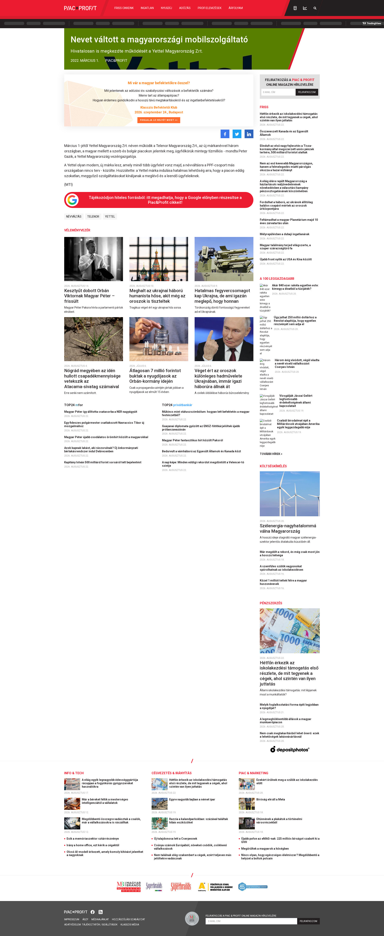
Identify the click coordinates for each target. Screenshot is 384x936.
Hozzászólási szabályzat (128, 919)
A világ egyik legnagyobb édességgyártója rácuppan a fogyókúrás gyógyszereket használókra (110, 783)
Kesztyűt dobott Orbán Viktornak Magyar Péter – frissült (89, 296)
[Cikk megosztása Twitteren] (237, 134)
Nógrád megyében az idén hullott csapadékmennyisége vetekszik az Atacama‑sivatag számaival (92, 378)
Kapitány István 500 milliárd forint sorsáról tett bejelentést (103, 462)
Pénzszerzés (271, 603)
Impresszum (71, 919)
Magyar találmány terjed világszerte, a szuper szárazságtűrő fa (285, 247)
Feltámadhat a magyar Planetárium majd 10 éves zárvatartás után (289, 221)
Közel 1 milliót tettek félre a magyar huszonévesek (283, 582)
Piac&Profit (116, 60)
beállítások (109, 924)
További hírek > (271, 454)
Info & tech (74, 773)
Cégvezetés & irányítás (172, 773)
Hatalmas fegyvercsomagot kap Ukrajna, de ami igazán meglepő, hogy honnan (222, 296)
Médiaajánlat (100, 919)
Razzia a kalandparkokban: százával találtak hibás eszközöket (198, 820)
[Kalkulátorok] (295, 8)
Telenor (93, 216)
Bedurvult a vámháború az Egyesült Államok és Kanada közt (202, 451)
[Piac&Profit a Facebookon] (93, 912)
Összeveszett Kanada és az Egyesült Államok (284, 133)
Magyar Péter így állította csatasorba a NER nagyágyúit (101, 411)
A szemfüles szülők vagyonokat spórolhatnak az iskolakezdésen (282, 568)
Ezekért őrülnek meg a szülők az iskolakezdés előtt (287, 781)
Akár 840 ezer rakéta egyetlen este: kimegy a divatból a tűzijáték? (295, 287)
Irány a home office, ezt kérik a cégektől (93, 845)
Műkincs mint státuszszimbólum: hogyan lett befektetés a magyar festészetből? (206, 413)
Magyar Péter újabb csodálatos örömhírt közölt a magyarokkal (106, 437)
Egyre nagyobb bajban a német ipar (192, 799)
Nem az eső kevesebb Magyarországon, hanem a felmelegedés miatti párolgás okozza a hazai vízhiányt (286, 167)
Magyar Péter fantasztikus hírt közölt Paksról (193, 440)
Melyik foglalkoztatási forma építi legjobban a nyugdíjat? (289, 706)
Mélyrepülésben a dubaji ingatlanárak (285, 234)
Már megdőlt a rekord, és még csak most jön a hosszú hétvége (290, 553)
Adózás (185, 8)
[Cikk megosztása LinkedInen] (249, 134)
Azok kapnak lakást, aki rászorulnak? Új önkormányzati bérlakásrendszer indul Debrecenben (101, 449)
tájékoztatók (91, 924)
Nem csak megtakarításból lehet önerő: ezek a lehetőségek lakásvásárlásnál (289, 735)
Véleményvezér (77, 230)
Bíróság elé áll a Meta (271, 799)
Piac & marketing (253, 773)
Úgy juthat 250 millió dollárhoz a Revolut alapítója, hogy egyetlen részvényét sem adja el (295, 321)
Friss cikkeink (124, 8)
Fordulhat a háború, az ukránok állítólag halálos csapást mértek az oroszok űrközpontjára (286, 206)
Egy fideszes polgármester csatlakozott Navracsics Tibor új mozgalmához (104, 424)
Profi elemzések (209, 8)
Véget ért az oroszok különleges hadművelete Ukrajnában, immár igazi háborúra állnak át (218, 378)
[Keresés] (315, 8)
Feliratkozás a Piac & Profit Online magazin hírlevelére (241, 915)
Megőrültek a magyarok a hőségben (265, 848)
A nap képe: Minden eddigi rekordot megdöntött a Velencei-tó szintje (203, 464)
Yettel (110, 216)
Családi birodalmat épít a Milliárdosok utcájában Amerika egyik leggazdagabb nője (298, 424)
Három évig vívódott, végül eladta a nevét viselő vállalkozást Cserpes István (297, 364)
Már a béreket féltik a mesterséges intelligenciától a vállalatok (105, 801)
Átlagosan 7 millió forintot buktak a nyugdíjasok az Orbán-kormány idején (155, 376)
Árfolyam (236, 8)
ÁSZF (85, 919)
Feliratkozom (307, 92)
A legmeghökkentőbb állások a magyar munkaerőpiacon (285, 720)
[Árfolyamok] (305, 8)
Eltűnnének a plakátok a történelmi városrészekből (279, 820)
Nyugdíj (166, 8)
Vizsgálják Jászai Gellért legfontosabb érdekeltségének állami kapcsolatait (295, 400)
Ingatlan (147, 8)
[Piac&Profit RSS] (101, 912)
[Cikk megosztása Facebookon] (225, 134)
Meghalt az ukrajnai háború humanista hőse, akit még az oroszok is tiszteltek (157, 296)
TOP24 (73, 405)
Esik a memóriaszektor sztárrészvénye (93, 838)
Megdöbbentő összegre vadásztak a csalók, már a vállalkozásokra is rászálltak (111, 820)
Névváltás (73, 216)
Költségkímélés (273, 466)
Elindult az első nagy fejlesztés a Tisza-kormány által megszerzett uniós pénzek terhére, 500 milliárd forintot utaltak (287, 149)
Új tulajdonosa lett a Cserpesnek (175, 838)
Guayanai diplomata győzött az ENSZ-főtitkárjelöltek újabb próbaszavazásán (201, 428)
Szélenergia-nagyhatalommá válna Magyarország (288, 528)
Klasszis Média (130, 924)
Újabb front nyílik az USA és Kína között (286, 259)
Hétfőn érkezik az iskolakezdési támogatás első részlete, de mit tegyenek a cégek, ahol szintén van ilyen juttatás (289, 117)
